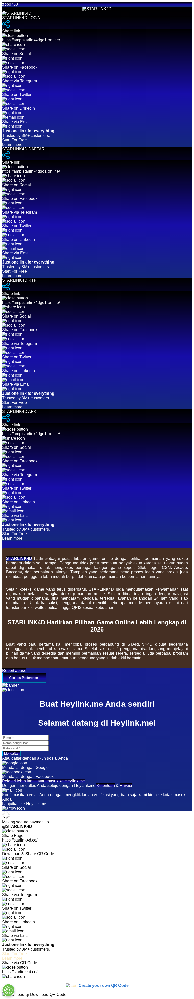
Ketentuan (105, 785)
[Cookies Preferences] (8, 990)
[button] (97, 675)
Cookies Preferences (24, 678)
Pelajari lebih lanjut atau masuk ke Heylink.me (43, 781)
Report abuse (14, 670)
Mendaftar (11, 753)
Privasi (126, 785)
